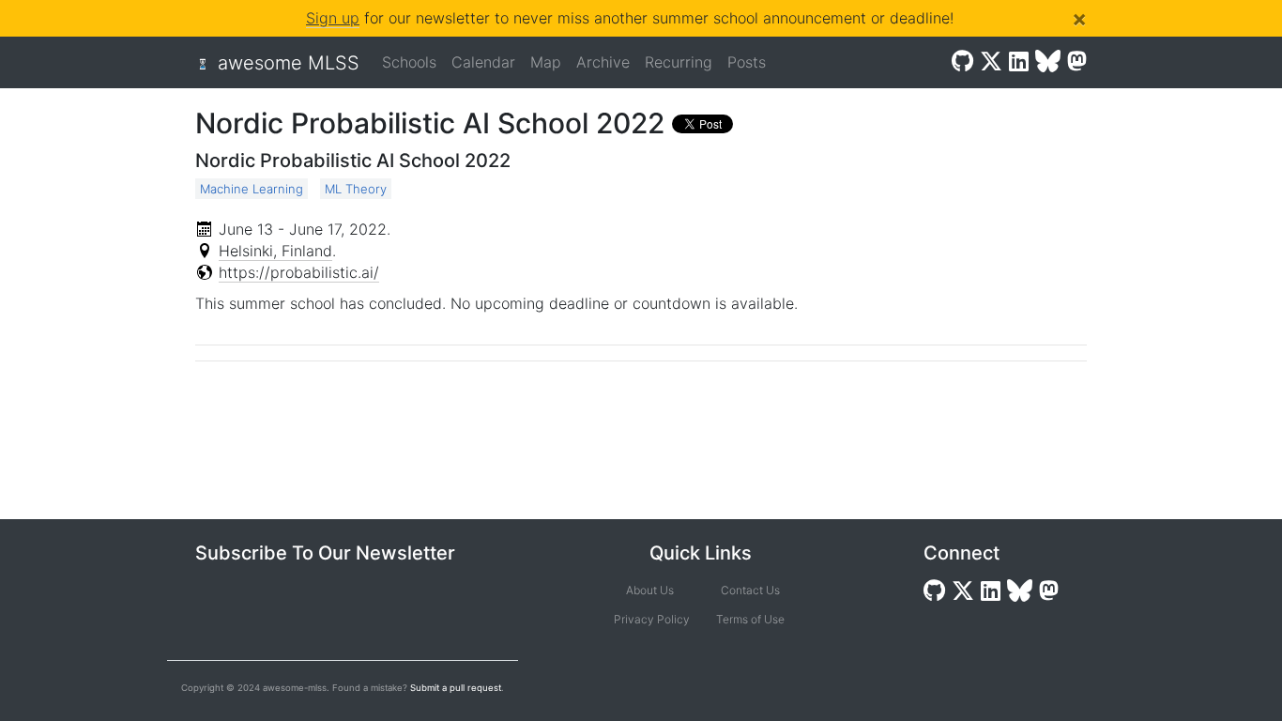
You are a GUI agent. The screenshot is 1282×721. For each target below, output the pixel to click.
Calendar (483, 62)
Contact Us (750, 590)
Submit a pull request (455, 688)
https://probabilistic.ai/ (299, 272)
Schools (409, 62)
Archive (603, 62)
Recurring (678, 62)
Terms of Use (750, 619)
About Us (650, 590)
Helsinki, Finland (275, 250)
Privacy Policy (650, 619)
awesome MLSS (288, 63)
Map (545, 62)
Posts (746, 62)
